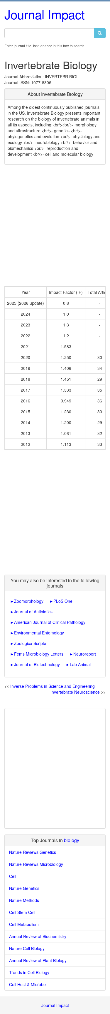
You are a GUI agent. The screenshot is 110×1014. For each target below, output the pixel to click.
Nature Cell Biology (27, 948)
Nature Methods (24, 900)
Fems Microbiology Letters (38, 654)
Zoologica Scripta (30, 643)
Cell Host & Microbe (27, 984)
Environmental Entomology (39, 633)
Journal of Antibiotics (33, 612)
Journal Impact (44, 14)
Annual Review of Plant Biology (38, 960)
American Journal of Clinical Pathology (49, 622)
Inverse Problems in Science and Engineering (52, 686)
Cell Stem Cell (22, 912)
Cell (12, 876)
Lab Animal (80, 664)
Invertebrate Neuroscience (75, 692)
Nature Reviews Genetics (32, 852)
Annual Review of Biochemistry (37, 936)
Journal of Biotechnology (37, 664)
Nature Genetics (24, 888)
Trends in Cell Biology (29, 972)
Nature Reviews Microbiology (36, 864)
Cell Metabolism (24, 924)
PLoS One (62, 601)
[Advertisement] (55, 225)
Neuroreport (84, 654)
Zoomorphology (28, 601)
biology (71, 840)
